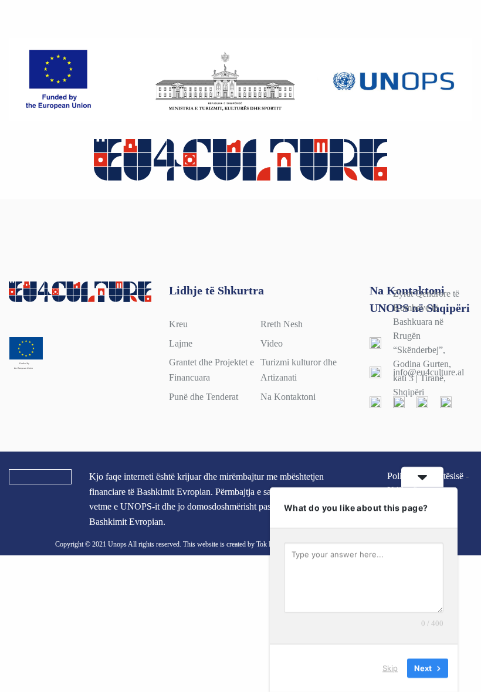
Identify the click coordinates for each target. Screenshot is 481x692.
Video (271, 343)
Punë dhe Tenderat (203, 397)
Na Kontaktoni (288, 397)
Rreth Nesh (281, 324)
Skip (390, 668)
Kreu (178, 324)
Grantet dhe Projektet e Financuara (211, 369)
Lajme (180, 343)
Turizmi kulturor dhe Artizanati (298, 369)
